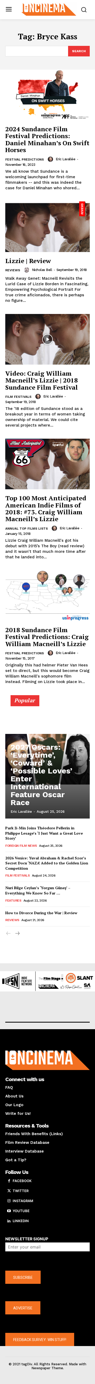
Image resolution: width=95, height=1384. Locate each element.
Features (13, 900)
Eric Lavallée (65, 159)
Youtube (21, 1211)
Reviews (12, 270)
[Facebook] (9, 1181)
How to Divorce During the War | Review (41, 912)
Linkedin (21, 1221)
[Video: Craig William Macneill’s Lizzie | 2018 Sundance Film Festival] (47, 339)
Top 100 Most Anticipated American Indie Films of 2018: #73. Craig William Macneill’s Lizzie (45, 508)
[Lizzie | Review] (47, 226)
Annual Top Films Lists (26, 528)
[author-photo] (51, 159)
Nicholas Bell (42, 270)
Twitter (20, 1191)
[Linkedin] (9, 1221)
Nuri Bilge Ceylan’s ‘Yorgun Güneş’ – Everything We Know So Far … (37, 890)
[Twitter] (9, 1191)
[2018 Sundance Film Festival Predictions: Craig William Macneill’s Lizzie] (47, 595)
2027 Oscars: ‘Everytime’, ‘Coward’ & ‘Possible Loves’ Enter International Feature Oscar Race (41, 774)
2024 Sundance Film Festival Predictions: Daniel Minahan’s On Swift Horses (47, 139)
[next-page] (17, 933)
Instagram (23, 1201)
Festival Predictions (24, 159)
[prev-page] (8, 933)
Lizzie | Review (28, 261)
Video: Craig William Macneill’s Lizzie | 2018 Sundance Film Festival (41, 380)
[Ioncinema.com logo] (49, 9)
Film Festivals (18, 397)
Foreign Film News (21, 846)
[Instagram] (9, 1201)
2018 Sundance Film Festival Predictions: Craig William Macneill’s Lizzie (47, 637)
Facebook (22, 1181)
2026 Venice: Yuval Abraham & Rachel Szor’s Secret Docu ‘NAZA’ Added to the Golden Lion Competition (46, 863)
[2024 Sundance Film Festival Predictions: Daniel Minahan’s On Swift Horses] (47, 95)
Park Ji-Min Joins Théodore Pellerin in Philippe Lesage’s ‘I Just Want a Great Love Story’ (44, 833)
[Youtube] (9, 1211)
